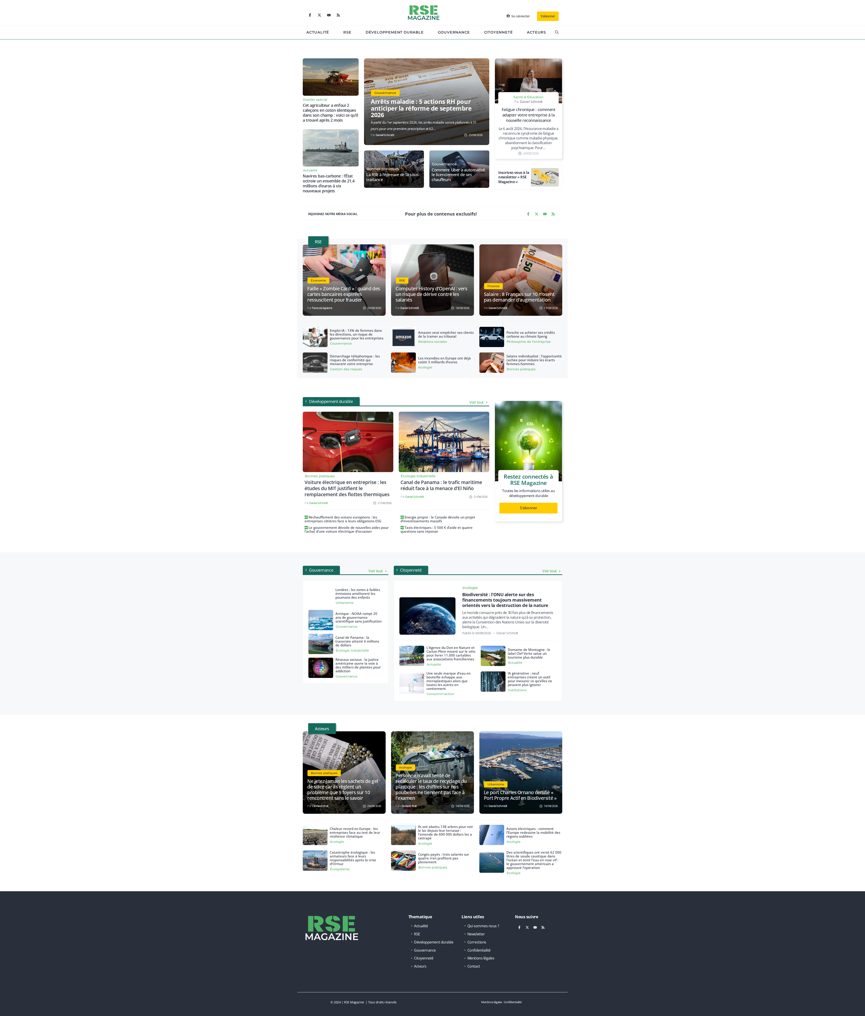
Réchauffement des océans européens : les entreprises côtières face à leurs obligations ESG (343, 519)
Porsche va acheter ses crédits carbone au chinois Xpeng (530, 334)
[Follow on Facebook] (310, 15)
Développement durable (395, 32)
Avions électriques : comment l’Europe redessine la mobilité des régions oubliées (533, 832)
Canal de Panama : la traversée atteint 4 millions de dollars (357, 641)
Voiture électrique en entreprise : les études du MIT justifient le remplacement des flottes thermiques (347, 488)
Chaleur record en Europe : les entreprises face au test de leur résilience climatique (355, 832)
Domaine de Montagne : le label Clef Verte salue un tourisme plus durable (529, 653)
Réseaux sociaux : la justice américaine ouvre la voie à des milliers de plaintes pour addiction (358, 665)
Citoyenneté (498, 32)
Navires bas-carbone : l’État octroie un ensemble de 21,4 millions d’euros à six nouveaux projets (329, 183)
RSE (347, 32)
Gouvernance (454, 32)
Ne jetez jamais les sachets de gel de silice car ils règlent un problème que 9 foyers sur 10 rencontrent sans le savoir (342, 789)
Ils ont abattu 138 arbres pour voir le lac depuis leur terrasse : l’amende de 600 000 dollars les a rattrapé (445, 832)
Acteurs (536, 32)
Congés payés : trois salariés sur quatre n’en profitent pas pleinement (443, 858)
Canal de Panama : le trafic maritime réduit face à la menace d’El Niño (441, 485)
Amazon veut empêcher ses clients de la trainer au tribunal (446, 334)
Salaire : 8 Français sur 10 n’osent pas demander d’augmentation (519, 297)
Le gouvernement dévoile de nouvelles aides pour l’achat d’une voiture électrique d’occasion (347, 529)
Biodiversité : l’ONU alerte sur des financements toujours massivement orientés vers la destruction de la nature (505, 599)
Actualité (317, 32)
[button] (557, 32)
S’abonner (528, 507)
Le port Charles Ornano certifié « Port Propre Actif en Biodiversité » (520, 795)
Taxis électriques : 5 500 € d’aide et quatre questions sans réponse (437, 529)
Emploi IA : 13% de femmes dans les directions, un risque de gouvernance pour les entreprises (356, 334)
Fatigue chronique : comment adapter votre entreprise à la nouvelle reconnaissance (528, 115)
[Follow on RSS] (338, 15)
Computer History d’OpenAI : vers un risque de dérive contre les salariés (431, 294)
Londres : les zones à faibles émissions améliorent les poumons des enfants (357, 593)
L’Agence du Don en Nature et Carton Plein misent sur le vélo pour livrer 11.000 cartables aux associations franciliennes (450, 653)
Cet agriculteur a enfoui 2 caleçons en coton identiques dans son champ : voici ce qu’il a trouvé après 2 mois (330, 112)
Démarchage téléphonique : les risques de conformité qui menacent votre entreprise (355, 360)
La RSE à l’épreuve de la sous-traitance (393, 177)
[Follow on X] (319, 15)
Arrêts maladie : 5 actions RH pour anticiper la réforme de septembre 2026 (421, 108)
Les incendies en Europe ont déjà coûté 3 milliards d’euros (444, 360)
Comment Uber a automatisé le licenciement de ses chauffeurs (458, 175)
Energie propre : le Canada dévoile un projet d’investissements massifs (438, 519)
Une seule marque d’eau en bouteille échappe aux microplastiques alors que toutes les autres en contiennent (448, 681)
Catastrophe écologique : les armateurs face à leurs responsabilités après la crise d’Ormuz (353, 858)
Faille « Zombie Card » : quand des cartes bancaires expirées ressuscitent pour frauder (343, 294)
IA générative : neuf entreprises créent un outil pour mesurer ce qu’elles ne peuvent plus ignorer (530, 679)
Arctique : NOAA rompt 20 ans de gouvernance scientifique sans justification (358, 617)
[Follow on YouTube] (328, 15)
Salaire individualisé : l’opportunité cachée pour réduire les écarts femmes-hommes (534, 360)
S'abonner (548, 16)
